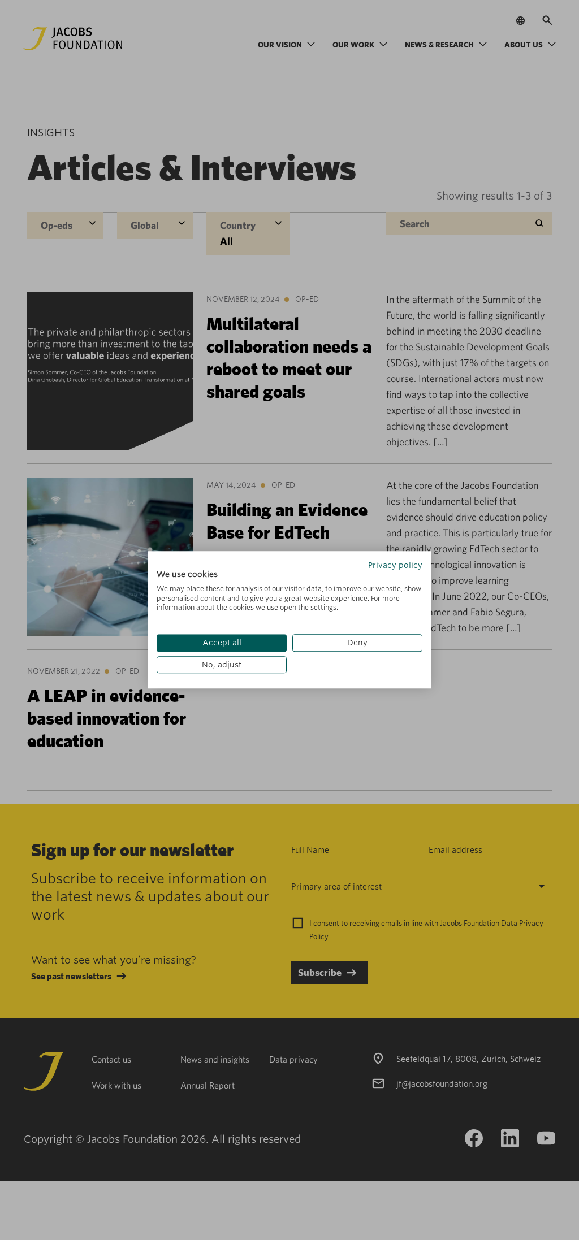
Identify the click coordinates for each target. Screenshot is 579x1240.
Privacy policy (395, 565)
